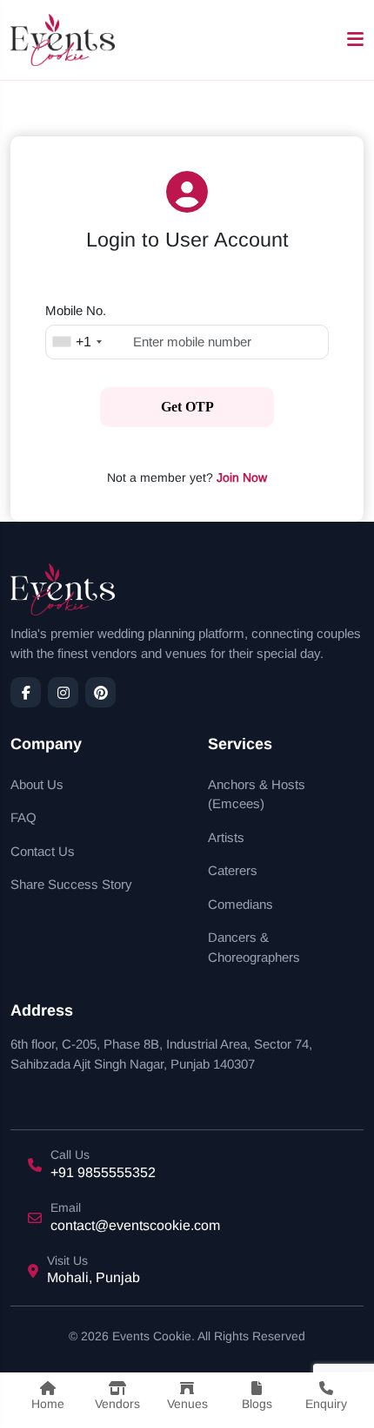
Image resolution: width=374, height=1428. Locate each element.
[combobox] (76, 342)
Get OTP (187, 406)
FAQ (23, 817)
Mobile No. (75, 310)
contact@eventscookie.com (135, 1225)
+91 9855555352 (103, 1172)
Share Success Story (71, 884)
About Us (36, 784)
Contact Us (42, 851)
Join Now (242, 477)
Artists (226, 837)
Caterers (232, 870)
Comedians (240, 904)
